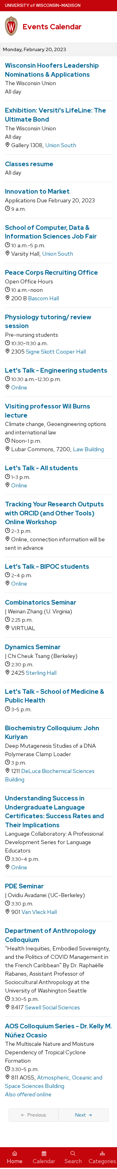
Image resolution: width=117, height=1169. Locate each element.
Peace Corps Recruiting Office (51, 272)
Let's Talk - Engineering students (56, 370)
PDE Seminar (24, 886)
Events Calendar (52, 26)
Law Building (88, 449)
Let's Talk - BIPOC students (47, 567)
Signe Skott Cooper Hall (56, 351)
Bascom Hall (43, 298)
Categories (102, 1161)
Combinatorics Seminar (40, 602)
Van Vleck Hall (39, 911)
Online (19, 387)
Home (14, 1161)
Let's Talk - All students (41, 468)
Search (73, 1161)
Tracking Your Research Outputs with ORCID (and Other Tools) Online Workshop (54, 513)
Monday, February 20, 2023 (34, 49)
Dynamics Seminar (33, 647)
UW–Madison (42, 5)
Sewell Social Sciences (52, 1007)
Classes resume (29, 164)
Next (80, 1115)
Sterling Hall (41, 672)
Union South (60, 145)
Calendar (44, 1161)
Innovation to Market (37, 191)
